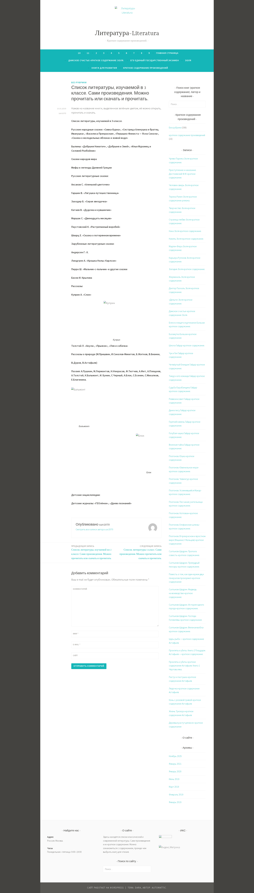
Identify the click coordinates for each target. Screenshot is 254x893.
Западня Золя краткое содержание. (187, 269)
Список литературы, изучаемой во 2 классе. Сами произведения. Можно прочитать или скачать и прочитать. (91, 552)
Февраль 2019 (176, 794)
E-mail (76, 644)
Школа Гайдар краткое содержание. (187, 345)
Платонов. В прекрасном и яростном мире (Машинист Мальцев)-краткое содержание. (187, 540)
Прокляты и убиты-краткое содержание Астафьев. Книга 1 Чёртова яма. (184, 665)
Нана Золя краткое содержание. (185, 231)
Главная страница (167, 53)
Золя (188, 60)
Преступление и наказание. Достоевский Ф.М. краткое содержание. (182, 174)
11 (88, 53)
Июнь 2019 (174, 779)
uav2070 (62, 113)
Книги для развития (104, 67)
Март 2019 (174, 786)
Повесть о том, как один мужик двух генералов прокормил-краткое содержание (186, 578)
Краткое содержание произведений (145, 67)
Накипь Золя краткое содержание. (186, 238)
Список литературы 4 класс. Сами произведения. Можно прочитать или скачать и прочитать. (141, 552)
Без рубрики (79, 82)
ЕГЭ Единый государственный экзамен (154, 60)
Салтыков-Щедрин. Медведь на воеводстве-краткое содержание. (183, 593)
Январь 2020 (175, 771)
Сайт (75, 655)
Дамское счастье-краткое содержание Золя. (96, 60)
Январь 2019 (175, 802)
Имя (75, 633)
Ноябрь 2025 (175, 756)
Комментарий (80, 589)
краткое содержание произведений (187, 135)
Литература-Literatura (127, 33)
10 (79, 53)
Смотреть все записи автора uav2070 (94, 529)
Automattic (159, 887)
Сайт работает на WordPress (105, 887)
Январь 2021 (175, 763)
